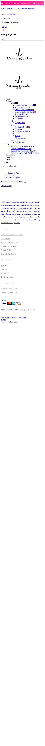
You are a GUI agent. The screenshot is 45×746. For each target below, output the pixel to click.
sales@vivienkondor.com (10, 8)
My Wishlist (5, 273)
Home (8, 99)
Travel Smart (10, 155)
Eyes (12, 125)
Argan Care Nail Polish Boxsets (23, 146)
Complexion (20, 138)
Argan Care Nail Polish (25, 105)
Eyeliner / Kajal (22, 127)
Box (7, 144)
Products (9, 101)
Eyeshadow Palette (22, 131)
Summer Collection (22, 114)
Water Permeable (21, 116)
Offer (8, 159)
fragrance (14, 140)
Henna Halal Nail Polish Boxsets (23, 151)
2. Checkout (10, 175)
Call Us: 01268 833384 (9, 14)
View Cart (4, 269)
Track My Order (7, 277)
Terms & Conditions (8, 254)
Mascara (18, 129)
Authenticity (5, 239)
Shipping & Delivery (8, 246)
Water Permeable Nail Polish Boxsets (25, 153)
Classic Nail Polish (22, 108)
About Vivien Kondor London (12, 235)
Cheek (17, 136)
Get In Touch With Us (9, 292)
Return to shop (6, 186)
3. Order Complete (13, 177)
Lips (12, 120)
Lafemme (19, 118)
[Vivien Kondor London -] (19, 67)
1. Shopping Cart (12, 173)
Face (12, 133)
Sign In (3, 265)
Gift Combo (10, 157)
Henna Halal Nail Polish (24, 110)
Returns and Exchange (9, 242)
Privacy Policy (6, 250)
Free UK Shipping (28, 8)
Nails (14, 103)
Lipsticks (20, 123)
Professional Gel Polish (25, 112)
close (3, 39)
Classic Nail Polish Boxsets (21, 149)
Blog (7, 162)
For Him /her (20, 142)
